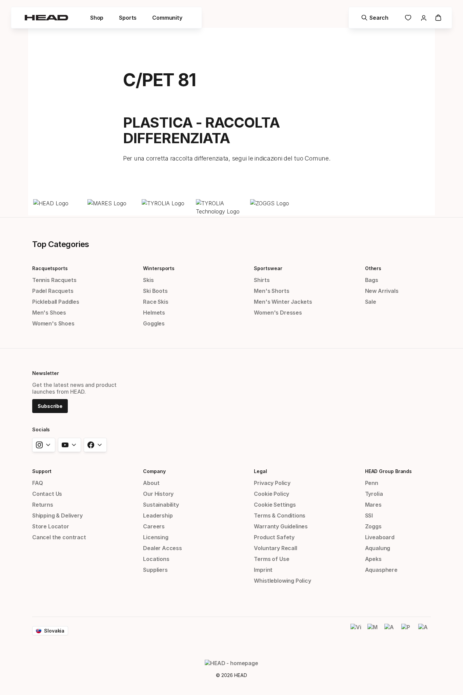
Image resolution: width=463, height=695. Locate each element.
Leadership (158, 515)
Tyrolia (374, 493)
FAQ (37, 483)
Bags (371, 280)
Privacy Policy (272, 483)
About (151, 483)
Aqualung (377, 548)
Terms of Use (271, 559)
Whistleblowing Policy (282, 580)
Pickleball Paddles (55, 301)
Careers (154, 526)
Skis (148, 280)
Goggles (154, 323)
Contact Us (47, 493)
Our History (158, 493)
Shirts (261, 280)
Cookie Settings (275, 504)
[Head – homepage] (46, 17)
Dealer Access (162, 548)
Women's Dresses (278, 312)
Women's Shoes (53, 323)
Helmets (154, 312)
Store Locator (50, 526)
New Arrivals (382, 290)
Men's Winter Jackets (283, 301)
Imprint (263, 569)
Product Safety (274, 537)
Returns (42, 504)
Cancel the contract (59, 537)
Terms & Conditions (279, 515)
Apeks (373, 559)
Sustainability (161, 504)
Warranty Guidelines (281, 526)
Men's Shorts (271, 290)
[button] (96, 18)
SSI (369, 515)
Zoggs (373, 526)
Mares (373, 504)
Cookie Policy (271, 493)
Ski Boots (155, 290)
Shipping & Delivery (57, 515)
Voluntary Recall (275, 548)
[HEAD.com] (58, 203)
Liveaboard (380, 537)
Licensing (155, 537)
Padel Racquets (53, 290)
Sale (370, 301)
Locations (156, 559)
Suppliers (155, 569)
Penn (371, 483)
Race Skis (155, 301)
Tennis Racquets (54, 280)
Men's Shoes (49, 312)
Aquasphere (381, 569)
